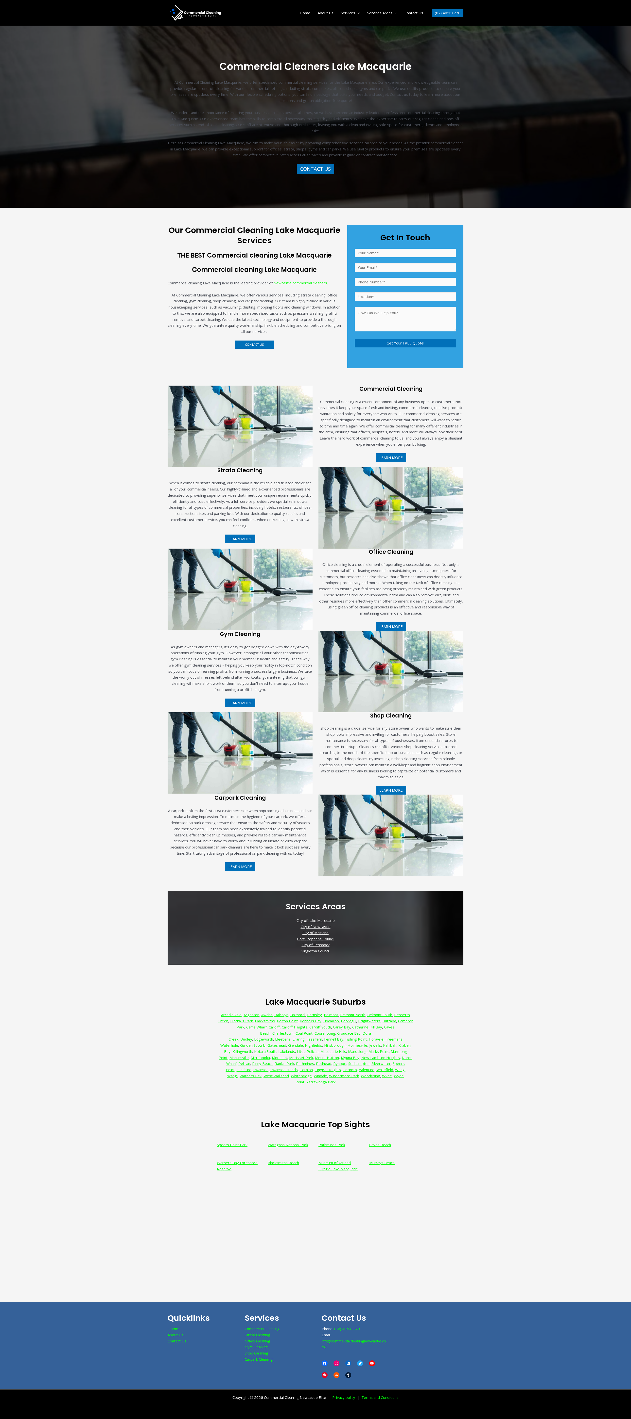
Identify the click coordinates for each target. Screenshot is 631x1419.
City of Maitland (315, 932)
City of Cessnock (316, 944)
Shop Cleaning (256, 1353)
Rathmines (305, 1063)
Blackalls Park (241, 1020)
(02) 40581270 (347, 1328)
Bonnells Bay (310, 1020)
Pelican (244, 1063)
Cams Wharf (256, 1027)
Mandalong (357, 1051)
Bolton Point (287, 1020)
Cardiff (274, 1027)
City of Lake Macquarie (316, 920)
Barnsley (314, 1014)
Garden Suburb (252, 1045)
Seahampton (358, 1063)
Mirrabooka (260, 1057)
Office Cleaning (257, 1340)
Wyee (387, 1075)
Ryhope (339, 1063)
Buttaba (389, 1020)
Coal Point (304, 1033)
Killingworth (242, 1051)
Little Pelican (307, 1051)
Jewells (375, 1045)
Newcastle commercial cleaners (300, 282)
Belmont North (352, 1014)
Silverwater (381, 1063)
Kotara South (265, 1051)
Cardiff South (320, 1027)
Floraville (376, 1039)
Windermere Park (344, 1075)
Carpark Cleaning (259, 1359)
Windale (320, 1075)
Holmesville (357, 1045)
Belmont (331, 1014)
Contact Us (413, 12)
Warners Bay (251, 1075)
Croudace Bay (349, 1033)
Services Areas (379, 12)
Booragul (348, 1020)
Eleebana (283, 1039)
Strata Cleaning (257, 1334)
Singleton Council (315, 950)
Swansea (260, 1069)
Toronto (350, 1069)
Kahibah (389, 1045)
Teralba (306, 1069)
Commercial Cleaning (262, 1328)
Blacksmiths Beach (283, 1162)
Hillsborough (335, 1045)
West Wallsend (276, 1075)
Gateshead (276, 1045)
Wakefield (384, 1069)
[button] (357, 12)
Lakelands (286, 1051)
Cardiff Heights (294, 1027)
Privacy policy (343, 1397)
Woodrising (370, 1075)
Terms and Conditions (380, 1397)
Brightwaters (369, 1020)
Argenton (251, 1014)
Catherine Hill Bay (367, 1027)
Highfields (313, 1045)
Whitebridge (301, 1075)
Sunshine (244, 1069)
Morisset (279, 1057)
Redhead (323, 1063)
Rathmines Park (331, 1144)
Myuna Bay (350, 1057)
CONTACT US (315, 168)
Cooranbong (325, 1033)
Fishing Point (356, 1039)
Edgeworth (263, 1039)
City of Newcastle (316, 926)
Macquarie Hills (333, 1051)
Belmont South (379, 1014)
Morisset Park (301, 1057)
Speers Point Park (232, 1144)
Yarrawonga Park (320, 1081)
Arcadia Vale (231, 1014)
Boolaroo (331, 1020)
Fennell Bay (333, 1039)
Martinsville (239, 1057)
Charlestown (283, 1033)
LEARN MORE (391, 457)
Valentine (366, 1069)
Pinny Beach (262, 1063)
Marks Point (378, 1051)
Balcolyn (281, 1014)
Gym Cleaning (256, 1346)
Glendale (295, 1045)
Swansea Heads (284, 1069)
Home (305, 12)
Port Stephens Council (315, 938)
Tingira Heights (328, 1069)
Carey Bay (341, 1027)
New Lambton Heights (380, 1057)
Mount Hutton (327, 1057)
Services (348, 12)
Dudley (246, 1039)
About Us (325, 12)
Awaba (267, 1014)
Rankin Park (284, 1063)
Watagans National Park (288, 1144)
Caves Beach (380, 1144)
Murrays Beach (382, 1162)
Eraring (299, 1039)
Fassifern (314, 1039)
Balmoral (297, 1014)
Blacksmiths (265, 1020)
